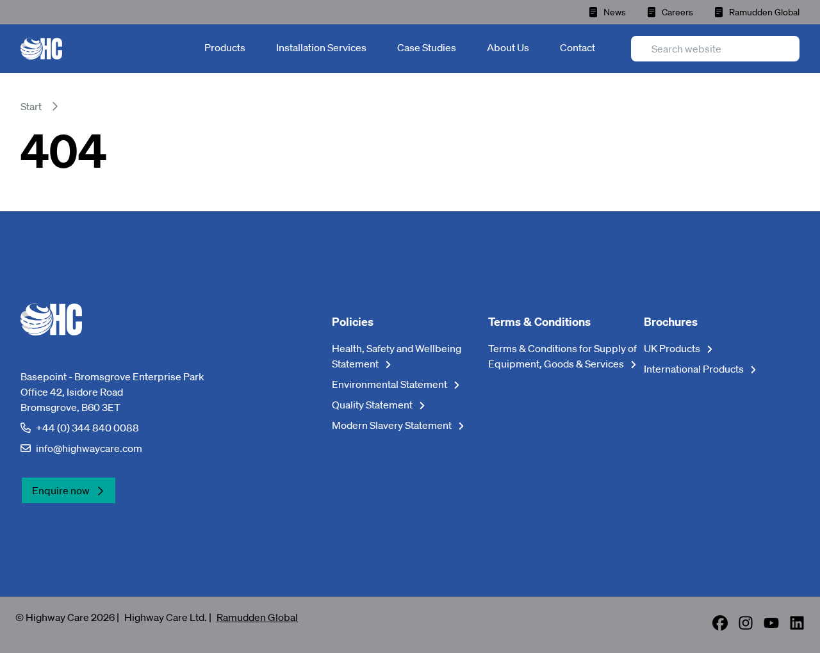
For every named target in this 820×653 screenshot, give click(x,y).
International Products (695, 368)
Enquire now (61, 490)
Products (224, 47)
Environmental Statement (390, 384)
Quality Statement (373, 404)
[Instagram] (745, 626)
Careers (677, 12)
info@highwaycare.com (89, 448)
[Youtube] (771, 626)
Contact (577, 47)
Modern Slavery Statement (393, 425)
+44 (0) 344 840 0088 (87, 427)
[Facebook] (720, 626)
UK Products (673, 348)
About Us (508, 47)
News (614, 12)
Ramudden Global (764, 12)
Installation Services (321, 47)
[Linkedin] (797, 626)
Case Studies (426, 47)
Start (31, 106)
